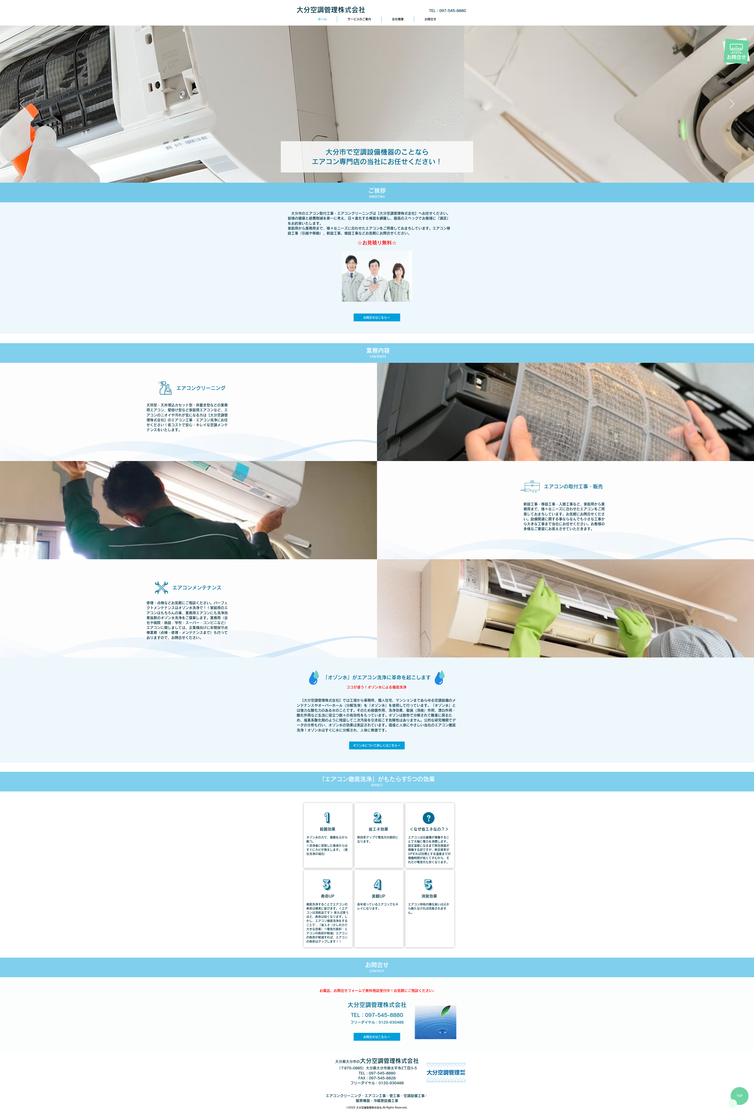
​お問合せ (736, 57)
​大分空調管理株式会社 (377, 1061)
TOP (740, 1095)
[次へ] (731, 104)
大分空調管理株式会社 (330, 9)
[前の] (22, 104)
